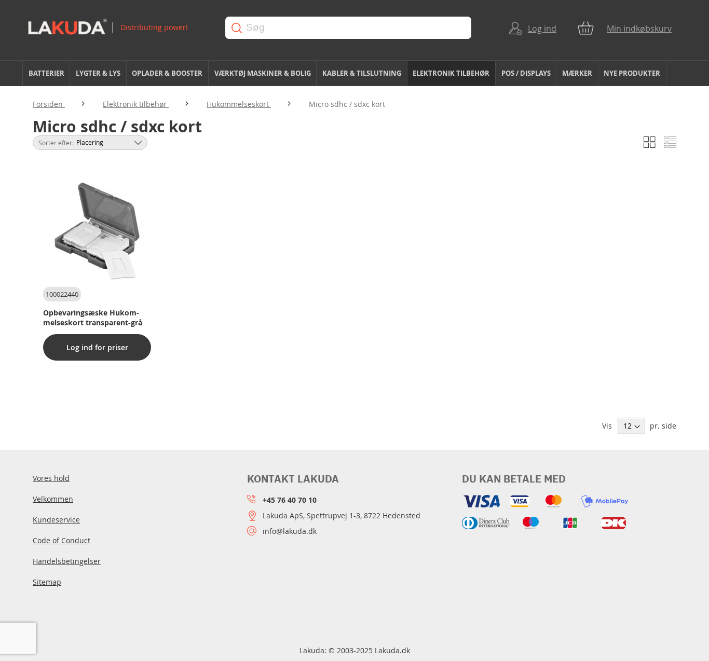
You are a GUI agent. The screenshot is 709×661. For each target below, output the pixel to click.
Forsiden (49, 104)
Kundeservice (56, 520)
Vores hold (51, 478)
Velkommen (53, 499)
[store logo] (117, 28)
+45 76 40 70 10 (290, 500)
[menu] (354, 73)
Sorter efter (55, 143)
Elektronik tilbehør (136, 104)
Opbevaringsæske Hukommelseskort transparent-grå (92, 317)
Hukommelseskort (239, 104)
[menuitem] (46, 73)
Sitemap (47, 582)
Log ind (542, 28)
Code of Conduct (61, 540)
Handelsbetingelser (67, 561)
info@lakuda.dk (290, 531)
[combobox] (348, 28)
